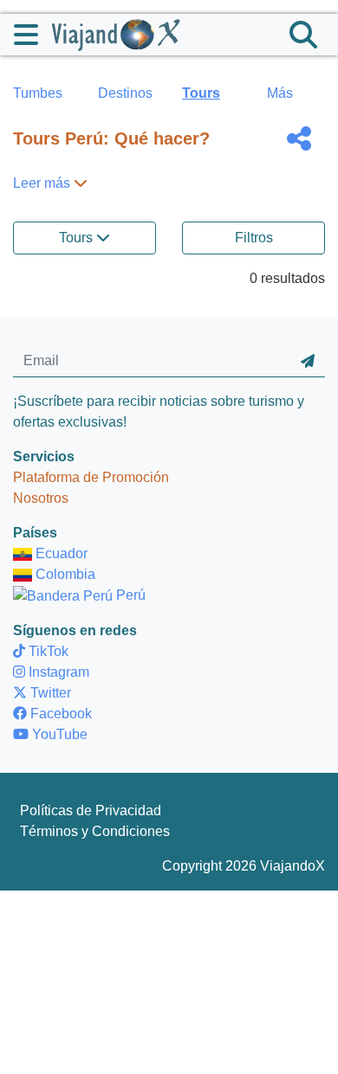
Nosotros (40, 498)
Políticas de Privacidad (90, 810)
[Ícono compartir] (299, 138)
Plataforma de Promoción (91, 477)
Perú (129, 595)
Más (280, 93)
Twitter (49, 692)
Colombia (63, 574)
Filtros (254, 237)
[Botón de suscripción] (307, 360)
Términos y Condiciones (95, 831)
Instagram (57, 672)
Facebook (59, 713)
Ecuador (60, 553)
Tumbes (37, 93)
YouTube (58, 734)
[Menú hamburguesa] (33, 34)
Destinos (125, 93)
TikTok (46, 651)
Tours (201, 93)
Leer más (43, 183)
